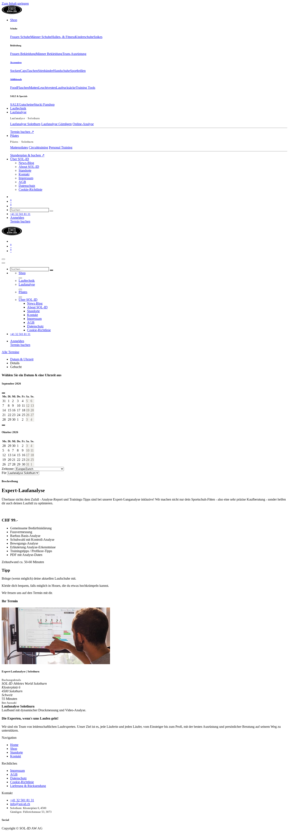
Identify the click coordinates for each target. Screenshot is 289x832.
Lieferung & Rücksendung (28, 786)
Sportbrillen (78, 71)
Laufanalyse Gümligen (56, 124)
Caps (23, 71)
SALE (14, 104)
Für (4, 473)
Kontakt (15, 756)
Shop (13, 748)
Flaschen (23, 87)
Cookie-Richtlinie (22, 782)
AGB (14, 774)
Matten (33, 87)
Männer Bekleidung (49, 54)
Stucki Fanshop (44, 104)
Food (13, 87)
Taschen (32, 71)
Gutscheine (26, 104)
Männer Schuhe (40, 37)
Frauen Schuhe (20, 37)
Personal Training (60, 147)
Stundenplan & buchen (27, 155)
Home (14, 745)
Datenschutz (18, 778)
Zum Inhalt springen (15, 3)
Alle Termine (10, 352)
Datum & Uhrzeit (21, 359)
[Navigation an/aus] (3, 259)
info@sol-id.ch (20, 804)
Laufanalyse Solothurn (25, 124)
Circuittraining (38, 147)
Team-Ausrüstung (74, 54)
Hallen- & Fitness (63, 37)
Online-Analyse (83, 124)
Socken (15, 71)
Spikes (98, 37)
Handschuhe (61, 71)
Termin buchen (22, 132)
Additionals (16, 79)
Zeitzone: (8, 469)
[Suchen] (51, 211)
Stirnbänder (45, 71)
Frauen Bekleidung (23, 54)
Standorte (16, 752)
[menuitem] (13, 20)
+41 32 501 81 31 (22, 800)
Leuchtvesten (47, 87)
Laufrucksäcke (66, 87)
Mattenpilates (19, 147)
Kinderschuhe (84, 37)
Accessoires (16, 62)
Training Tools (85, 87)
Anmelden (17, 217)
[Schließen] (3, 263)
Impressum (17, 770)
